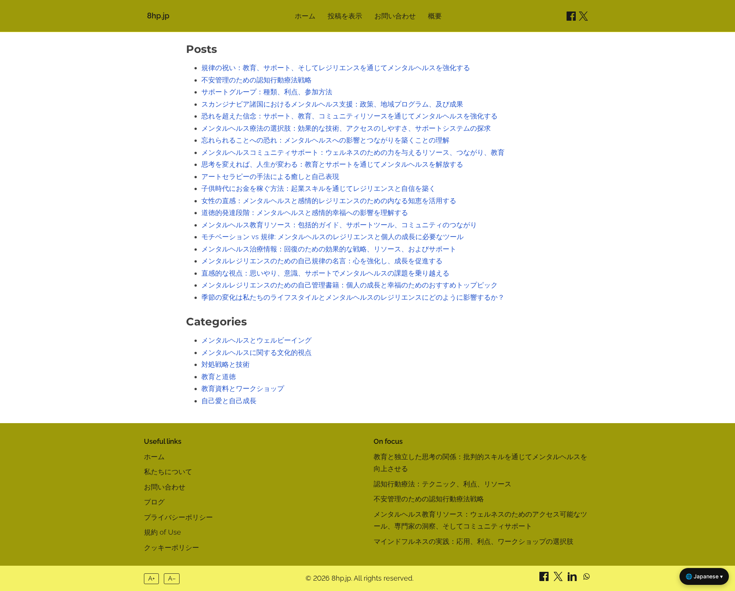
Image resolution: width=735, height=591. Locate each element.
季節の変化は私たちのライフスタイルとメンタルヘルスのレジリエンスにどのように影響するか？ (353, 297)
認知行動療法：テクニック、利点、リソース (442, 484)
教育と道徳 (218, 377)
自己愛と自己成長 (228, 401)
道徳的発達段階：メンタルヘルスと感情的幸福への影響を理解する (304, 212)
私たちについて (168, 472)
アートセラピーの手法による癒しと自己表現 (270, 176)
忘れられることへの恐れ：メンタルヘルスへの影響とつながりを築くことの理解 (325, 140)
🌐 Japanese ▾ (704, 576)
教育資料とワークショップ (242, 388)
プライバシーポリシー (178, 517)
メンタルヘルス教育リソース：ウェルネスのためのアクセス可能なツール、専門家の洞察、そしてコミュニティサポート (480, 520)
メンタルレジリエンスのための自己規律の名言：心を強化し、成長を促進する (322, 261)
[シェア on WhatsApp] (586, 579)
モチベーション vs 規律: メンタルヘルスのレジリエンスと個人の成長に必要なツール (332, 237)
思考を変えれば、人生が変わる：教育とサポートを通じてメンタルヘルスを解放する (332, 164)
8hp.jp (158, 15)
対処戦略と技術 (225, 364)
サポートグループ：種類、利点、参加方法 (266, 92)
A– (172, 578)
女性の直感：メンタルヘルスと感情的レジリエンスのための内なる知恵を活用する (328, 201)
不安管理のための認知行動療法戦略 (256, 80)
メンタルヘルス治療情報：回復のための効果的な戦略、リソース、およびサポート (328, 249)
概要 (435, 16)
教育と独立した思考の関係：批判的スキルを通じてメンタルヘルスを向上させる (480, 463)
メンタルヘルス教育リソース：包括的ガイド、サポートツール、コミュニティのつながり (339, 225)
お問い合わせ (395, 16)
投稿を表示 (345, 16)
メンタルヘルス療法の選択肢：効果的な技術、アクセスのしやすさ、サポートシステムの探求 (346, 128)
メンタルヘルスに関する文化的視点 (256, 352)
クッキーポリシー (171, 547)
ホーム (305, 16)
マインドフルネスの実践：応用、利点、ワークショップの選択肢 (473, 541)
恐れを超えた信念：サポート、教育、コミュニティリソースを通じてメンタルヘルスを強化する (349, 116)
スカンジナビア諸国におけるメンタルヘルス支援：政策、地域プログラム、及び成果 (332, 104)
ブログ (154, 502)
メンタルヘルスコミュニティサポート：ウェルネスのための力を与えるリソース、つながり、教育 (353, 152)
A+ (151, 578)
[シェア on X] (559, 579)
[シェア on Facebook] (571, 16)
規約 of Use (162, 532)
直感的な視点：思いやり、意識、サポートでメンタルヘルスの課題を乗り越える (325, 273)
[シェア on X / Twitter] (583, 16)
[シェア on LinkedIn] (573, 579)
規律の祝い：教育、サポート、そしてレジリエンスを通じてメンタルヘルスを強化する (335, 68)
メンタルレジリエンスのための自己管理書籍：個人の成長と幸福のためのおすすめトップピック (349, 285)
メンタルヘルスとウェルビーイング (256, 340)
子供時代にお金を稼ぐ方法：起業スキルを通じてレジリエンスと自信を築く (318, 188)
